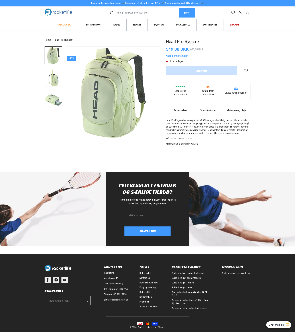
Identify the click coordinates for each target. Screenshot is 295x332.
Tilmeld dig (148, 231)
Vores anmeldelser (149, 306)
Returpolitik (145, 292)
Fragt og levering (148, 287)
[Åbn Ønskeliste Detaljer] (233, 12)
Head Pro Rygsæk (63, 39)
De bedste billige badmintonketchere (189, 308)
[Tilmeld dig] (87, 301)
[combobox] (148, 12)
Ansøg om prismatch (177, 55)
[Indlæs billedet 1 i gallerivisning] (53, 55)
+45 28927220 (120, 294)
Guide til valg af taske (182, 287)
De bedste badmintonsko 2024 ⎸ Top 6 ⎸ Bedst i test (190, 302)
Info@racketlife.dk (119, 300)
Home (48, 39)
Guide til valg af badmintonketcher (188, 273)
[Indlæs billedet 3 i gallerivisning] (53, 100)
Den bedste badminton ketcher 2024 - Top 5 (190, 294)
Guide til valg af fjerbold (183, 282)
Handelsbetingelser (149, 282)
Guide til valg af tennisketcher (236, 273)
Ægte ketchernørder (236, 92)
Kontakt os (145, 278)
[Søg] (112, 12)
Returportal (145, 273)
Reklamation (146, 297)
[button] (247, 12)
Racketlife (143, 327)
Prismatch (144, 302)
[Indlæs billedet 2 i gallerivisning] (53, 78)
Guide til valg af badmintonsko (186, 278)
